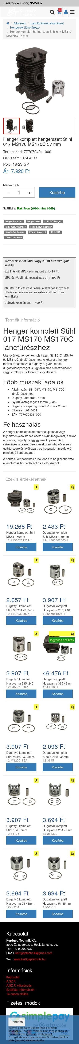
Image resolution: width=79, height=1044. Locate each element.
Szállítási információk (20, 989)
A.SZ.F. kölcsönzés (19, 985)
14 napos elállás (17, 994)
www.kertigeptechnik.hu (30, 959)
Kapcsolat (12, 977)
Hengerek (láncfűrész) (25, 27)
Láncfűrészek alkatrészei (47, 23)
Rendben (17, 1022)
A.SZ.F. (11, 981)
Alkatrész (20, 23)
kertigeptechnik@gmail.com (33, 953)
